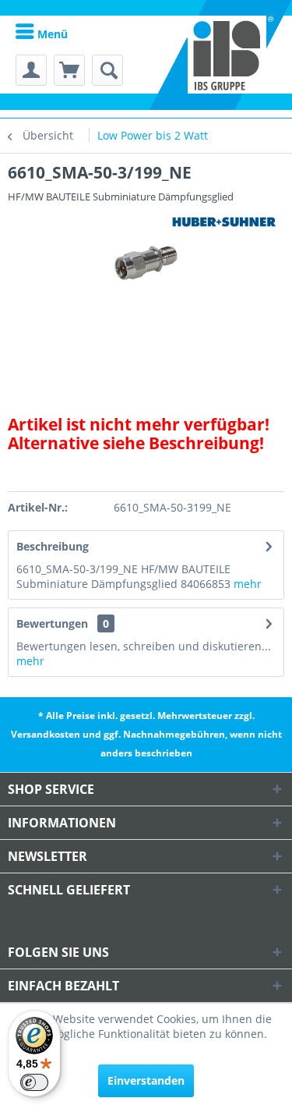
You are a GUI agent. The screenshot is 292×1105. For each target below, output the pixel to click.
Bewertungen (52, 623)
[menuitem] (42, 32)
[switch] (34, 1082)
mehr (248, 583)
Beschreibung (52, 546)
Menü (51, 34)
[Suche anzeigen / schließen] (107, 70)
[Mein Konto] (31, 70)
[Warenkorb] (69, 70)
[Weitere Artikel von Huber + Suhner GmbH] (224, 222)
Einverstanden (146, 1080)
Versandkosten (45, 734)
